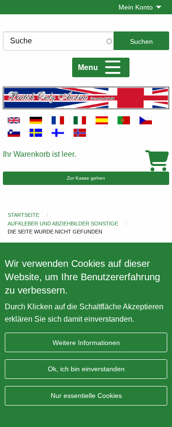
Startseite (23, 215)
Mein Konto (135, 7)
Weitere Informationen (86, 342)
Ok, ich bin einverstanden (86, 369)
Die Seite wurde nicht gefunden (55, 231)
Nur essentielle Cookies (86, 395)
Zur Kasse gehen (86, 178)
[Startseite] (86, 98)
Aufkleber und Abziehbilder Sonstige (63, 223)
